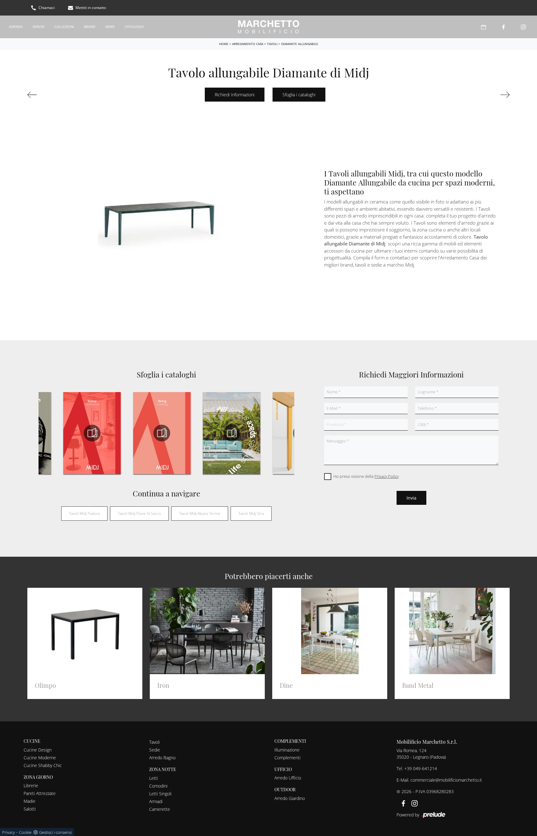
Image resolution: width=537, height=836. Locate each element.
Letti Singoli (160, 794)
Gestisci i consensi (55, 832)
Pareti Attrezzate (40, 793)
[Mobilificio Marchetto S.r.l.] (268, 27)
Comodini (158, 786)
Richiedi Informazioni (235, 95)
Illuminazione (287, 750)
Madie (29, 801)
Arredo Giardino (289, 798)
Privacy (8, 832)
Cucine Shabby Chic (43, 765)
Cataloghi (134, 26)
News (110, 26)
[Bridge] (472, 94)
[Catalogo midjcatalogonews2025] (231, 433)
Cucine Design (38, 750)
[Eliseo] (64, 94)
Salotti (30, 809)
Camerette (159, 809)
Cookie (25, 832)
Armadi (156, 801)
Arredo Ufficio (287, 778)
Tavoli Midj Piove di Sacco (139, 513)
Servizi (38, 26)
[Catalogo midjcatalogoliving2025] (161, 433)
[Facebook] (503, 26)
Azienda (16, 26)
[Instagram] (523, 26)
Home (223, 44)
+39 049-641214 (420, 768)
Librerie (31, 785)
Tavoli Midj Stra (251, 513)
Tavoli (272, 44)
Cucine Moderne (40, 758)
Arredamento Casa (247, 44)
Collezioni (64, 26)
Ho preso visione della (366, 476)
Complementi (287, 758)
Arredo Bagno (162, 758)
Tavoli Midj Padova (84, 513)
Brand (89, 26)
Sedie (154, 750)
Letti (153, 778)
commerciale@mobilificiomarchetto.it (446, 780)
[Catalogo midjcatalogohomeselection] (92, 433)
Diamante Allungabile (299, 44)
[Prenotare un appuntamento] (483, 26)
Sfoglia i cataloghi (298, 95)
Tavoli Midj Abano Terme (199, 513)
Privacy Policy (386, 476)
